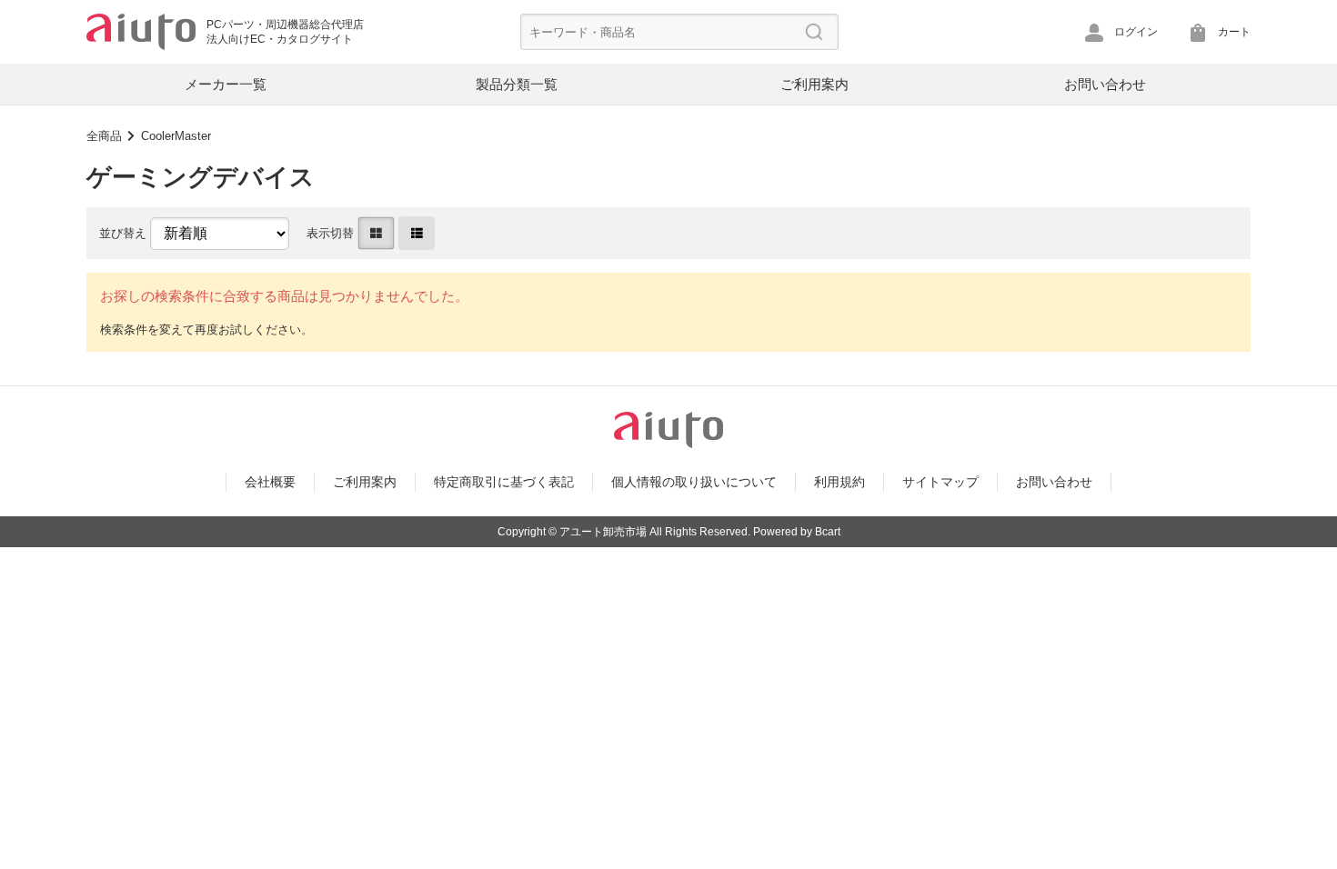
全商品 (104, 136)
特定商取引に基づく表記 (504, 481)
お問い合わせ (1105, 84)
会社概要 (270, 481)
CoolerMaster (176, 136)
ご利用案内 (814, 84)
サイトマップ (940, 481)
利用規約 (839, 481)
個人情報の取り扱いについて (694, 481)
